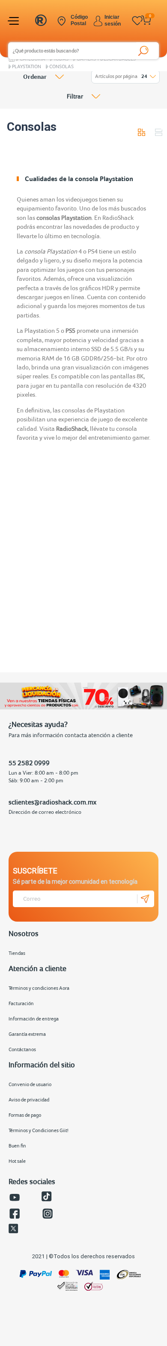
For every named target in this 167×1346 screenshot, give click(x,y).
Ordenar (35, 77)
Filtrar (75, 96)
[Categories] (14, 21)
